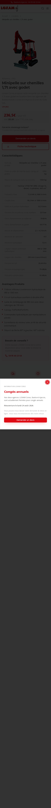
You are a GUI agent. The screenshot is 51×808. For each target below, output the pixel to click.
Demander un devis (25, 420)
